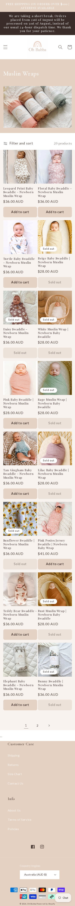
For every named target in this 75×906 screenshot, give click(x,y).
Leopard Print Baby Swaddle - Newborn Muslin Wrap (18, 192)
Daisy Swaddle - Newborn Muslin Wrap (16, 333)
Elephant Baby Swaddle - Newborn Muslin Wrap (18, 685)
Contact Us (15, 783)
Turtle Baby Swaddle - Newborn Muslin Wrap (19, 262)
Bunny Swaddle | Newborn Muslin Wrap (50, 685)
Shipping (14, 755)
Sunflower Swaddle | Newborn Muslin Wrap (18, 544)
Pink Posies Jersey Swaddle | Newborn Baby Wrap (52, 544)
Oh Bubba (31, 904)
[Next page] (48, 725)
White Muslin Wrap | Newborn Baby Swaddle (53, 333)
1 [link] (26, 725)
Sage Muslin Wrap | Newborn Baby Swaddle (52, 403)
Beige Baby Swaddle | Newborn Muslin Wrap (54, 262)
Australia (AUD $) (35, 874)
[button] (5, 47)
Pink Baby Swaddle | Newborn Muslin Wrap (18, 403)
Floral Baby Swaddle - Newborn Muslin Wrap (55, 192)
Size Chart (15, 774)
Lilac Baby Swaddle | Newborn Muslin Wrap (53, 473)
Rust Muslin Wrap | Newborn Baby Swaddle (52, 614)
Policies (13, 829)
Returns (13, 764)
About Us (14, 810)
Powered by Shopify (46, 904)
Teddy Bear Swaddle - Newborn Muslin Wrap (20, 614)
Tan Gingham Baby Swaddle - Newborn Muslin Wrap (18, 473)
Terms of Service (20, 819)
